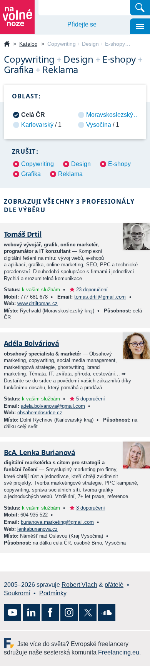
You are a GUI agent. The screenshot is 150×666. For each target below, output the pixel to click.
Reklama (70, 174)
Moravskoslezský (109, 114)
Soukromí (17, 593)
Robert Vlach (79, 584)
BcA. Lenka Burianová (39, 452)
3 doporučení (90, 508)
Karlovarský (37, 124)
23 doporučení (92, 289)
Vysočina (98, 124)
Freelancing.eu (10, 643)
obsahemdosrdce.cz (39, 412)
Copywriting (37, 164)
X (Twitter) (88, 612)
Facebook (50, 612)
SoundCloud (106, 612)
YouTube (12, 612)
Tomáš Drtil (23, 234)
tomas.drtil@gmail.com (100, 297)
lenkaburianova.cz (37, 529)
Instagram (69, 612)
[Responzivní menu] (140, 26)
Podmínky (53, 593)
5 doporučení (90, 399)
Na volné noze (7, 44)
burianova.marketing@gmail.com (57, 522)
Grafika (31, 174)
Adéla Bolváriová (31, 343)
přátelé (114, 584)
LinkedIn (31, 612)
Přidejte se (82, 24)
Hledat (140, 7)
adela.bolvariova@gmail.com (53, 406)
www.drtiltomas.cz (37, 303)
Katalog (28, 44)
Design (81, 164)
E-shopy (119, 164)
